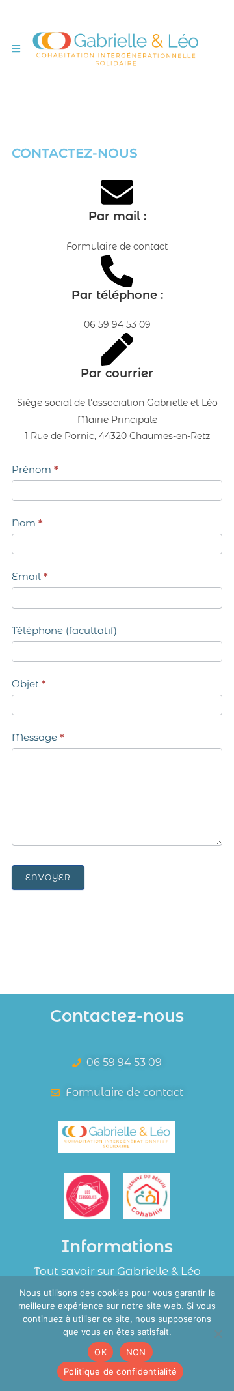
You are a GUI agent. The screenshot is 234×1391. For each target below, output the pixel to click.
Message (38, 737)
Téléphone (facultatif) (64, 630)
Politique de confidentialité (120, 1371)
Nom (27, 523)
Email (30, 576)
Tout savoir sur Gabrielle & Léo (117, 1271)
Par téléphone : (117, 295)
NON (136, 1352)
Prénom (35, 469)
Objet (29, 684)
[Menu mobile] (16, 49)
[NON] (217, 1333)
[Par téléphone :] (117, 271)
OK (100, 1352)
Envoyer (48, 877)
